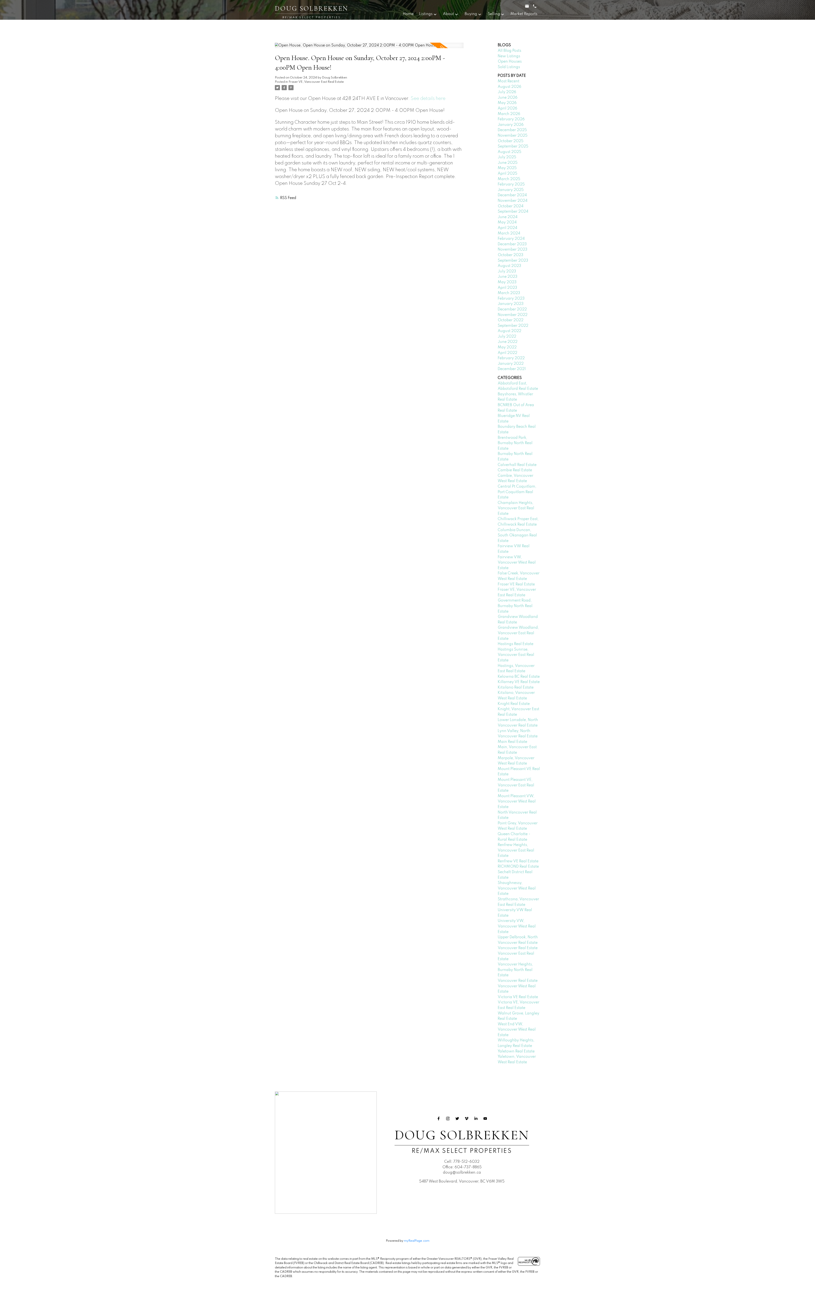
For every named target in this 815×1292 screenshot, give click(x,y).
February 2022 (511, 358)
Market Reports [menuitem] (523, 14)
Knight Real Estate (514, 704)
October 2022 (510, 320)
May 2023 (507, 282)
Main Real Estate (512, 742)
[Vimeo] (466, 1118)
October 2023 (510, 255)
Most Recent (508, 81)
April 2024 (507, 228)
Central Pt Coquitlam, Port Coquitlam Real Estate (517, 492)
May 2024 (507, 222)
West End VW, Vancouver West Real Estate (517, 1029)
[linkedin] (476, 1118)
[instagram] (448, 1118)
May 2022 (507, 347)
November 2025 (512, 135)
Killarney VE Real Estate (519, 682)
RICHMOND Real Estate (518, 866)
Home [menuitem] (408, 14)
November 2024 (512, 201)
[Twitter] (457, 1118)
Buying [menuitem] (471, 14)
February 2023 (511, 298)
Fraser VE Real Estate (516, 584)
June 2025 (507, 163)
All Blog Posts (509, 51)
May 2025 (507, 168)
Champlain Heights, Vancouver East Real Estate (516, 508)
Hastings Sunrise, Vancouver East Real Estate (516, 655)
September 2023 (513, 260)
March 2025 (509, 179)
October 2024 (510, 206)
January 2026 (511, 125)
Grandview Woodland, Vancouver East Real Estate (518, 633)
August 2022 (509, 331)
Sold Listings (509, 67)
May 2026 (507, 103)
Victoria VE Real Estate (518, 997)
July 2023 (507, 271)
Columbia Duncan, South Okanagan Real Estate (517, 535)
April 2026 (507, 108)
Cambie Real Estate (515, 470)
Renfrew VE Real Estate (518, 861)
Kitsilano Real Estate (516, 687)
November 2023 (512, 249)
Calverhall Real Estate (517, 465)
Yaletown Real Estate (516, 1051)
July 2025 (507, 157)
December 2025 (512, 130)
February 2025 (511, 184)
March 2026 (509, 114)
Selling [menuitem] (494, 14)
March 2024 (509, 233)
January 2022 (511, 364)
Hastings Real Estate (515, 644)
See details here (428, 98)
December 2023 (512, 244)
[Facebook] (438, 1118)
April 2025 (507, 173)
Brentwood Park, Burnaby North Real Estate (515, 443)
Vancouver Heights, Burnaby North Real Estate (515, 969)
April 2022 (507, 353)
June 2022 (507, 342)
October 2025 (510, 141)
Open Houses (510, 61)
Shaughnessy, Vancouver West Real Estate (517, 888)
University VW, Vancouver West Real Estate (517, 926)
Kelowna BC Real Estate (519, 677)
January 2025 (511, 190)
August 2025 (509, 152)
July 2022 (507, 336)
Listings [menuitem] (426, 14)
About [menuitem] (448, 14)
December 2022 (512, 309)
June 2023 (507, 277)
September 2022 (513, 326)
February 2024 (511, 239)
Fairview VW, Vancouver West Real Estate (517, 562)
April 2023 (507, 288)
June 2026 (507, 98)
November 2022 (512, 315)
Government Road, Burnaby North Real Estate (515, 606)
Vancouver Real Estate (518, 948)
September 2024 (513, 211)
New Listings (509, 56)
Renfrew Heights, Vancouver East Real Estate (516, 850)
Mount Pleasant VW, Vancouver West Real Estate (517, 801)
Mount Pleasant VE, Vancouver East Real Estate (516, 785)
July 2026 (507, 92)
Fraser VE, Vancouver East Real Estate (316, 81)
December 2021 (512, 369)
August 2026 (509, 87)
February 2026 (511, 119)
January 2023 (511, 304)
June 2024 (507, 217)
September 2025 (513, 146)
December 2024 (512, 195)
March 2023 (509, 293)
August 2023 (509, 266)
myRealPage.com (416, 1240)
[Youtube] (485, 1118)
